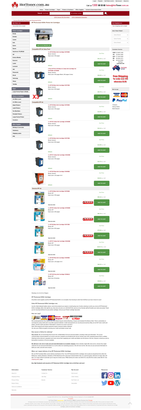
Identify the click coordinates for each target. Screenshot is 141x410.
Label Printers (16, 108)
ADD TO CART (102, 64)
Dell (14, 42)
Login (94, 1)
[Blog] (117, 383)
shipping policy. (36, 359)
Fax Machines (16, 111)
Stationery (15, 130)
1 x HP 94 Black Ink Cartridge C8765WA (59, 105)
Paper (58, 9)
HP (13, 54)
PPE (14, 136)
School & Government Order (93, 9)
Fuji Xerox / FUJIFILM (18, 51)
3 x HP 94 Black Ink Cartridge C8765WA (59, 52)
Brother (15, 36)
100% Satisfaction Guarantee (79, 17)
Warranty (14, 390)
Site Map (44, 376)
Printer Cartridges (50, 9)
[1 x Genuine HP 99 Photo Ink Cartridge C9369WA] (39, 264)
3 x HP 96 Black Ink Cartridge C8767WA (59, 85)
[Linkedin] (117, 375)
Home (41, 9)
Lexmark (15, 66)
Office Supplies (79, 9)
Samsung (15, 78)
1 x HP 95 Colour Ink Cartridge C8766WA (59, 121)
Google (90, 400)
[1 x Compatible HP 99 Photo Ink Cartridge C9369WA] (39, 178)
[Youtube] (111, 383)
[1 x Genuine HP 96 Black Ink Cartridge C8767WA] (39, 231)
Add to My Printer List (44, 45)
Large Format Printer (18, 117)
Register (100, 1)
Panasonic (15, 72)
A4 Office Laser (17, 99)
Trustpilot (70, 398)
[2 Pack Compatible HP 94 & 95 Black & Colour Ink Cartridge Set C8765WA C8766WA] (39, 75)
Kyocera (15, 60)
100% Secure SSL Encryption (62, 17)
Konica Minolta (17, 57)
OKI (14, 69)
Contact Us (44, 373)
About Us (126, 1)
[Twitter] (104, 383)
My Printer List (75, 380)
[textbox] (60, 13)
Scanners (15, 120)
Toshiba (15, 84)
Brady (14, 33)
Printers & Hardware (67, 9)
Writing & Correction (18, 127)
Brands (43, 380)
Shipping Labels (17, 133)
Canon (14, 39)
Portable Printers (17, 114)
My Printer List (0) (109, 1)
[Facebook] (104, 375)
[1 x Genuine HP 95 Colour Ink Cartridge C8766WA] (39, 214)
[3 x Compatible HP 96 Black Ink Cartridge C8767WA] (39, 91)
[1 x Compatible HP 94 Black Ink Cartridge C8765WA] (39, 111)
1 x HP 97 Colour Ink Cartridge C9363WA (59, 155)
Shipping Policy (16, 376)
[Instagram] (111, 375)
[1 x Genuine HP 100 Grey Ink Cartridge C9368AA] (39, 281)
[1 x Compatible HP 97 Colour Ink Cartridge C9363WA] (39, 161)
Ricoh (14, 75)
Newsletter (74, 383)
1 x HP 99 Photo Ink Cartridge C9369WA (59, 171)
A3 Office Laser (17, 102)
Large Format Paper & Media (20, 91)
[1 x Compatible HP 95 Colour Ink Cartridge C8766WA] (39, 128)
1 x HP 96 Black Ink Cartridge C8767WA (59, 138)
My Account (119, 1)
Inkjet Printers (16, 105)
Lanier (14, 63)
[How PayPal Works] (119, 100)
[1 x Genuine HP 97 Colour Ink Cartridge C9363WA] (39, 247)
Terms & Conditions (17, 386)
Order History (74, 376)
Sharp (14, 81)
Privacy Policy (15, 380)
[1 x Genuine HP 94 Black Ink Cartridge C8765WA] (39, 198)
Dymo (14, 45)
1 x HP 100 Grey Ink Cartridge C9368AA (59, 274)
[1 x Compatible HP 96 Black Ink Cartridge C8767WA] (39, 145)
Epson (14, 48)
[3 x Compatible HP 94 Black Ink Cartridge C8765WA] (39, 58)
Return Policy (15, 383)
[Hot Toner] (31, 2)
